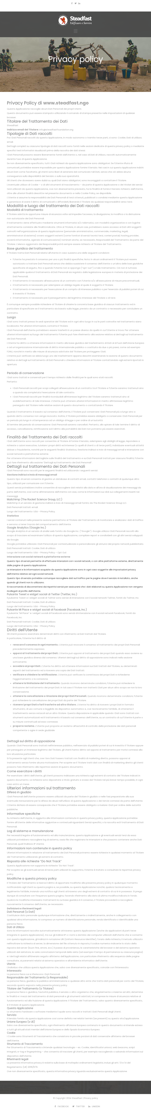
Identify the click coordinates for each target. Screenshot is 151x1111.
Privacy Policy (47, 511)
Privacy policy (91, 1098)
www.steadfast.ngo (66, 103)
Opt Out (62, 552)
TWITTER (80, 1106)
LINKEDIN (96, 1106)
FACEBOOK (63, 1106)
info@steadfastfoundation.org (56, 129)
